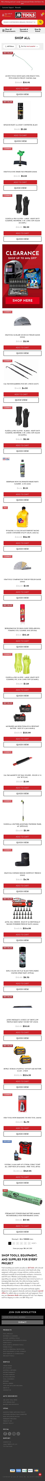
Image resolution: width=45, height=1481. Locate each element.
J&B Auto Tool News (10, 1400)
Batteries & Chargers (10, 1336)
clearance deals (13, 1295)
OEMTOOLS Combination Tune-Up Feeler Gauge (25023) (22, 580)
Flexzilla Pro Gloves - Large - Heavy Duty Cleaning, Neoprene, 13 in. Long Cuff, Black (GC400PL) (22, 221)
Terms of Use (7, 1421)
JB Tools (31, 1268)
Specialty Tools (8, 1356)
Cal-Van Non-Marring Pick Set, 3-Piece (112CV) (21, 384)
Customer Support (8, 7)
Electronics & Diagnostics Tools (14, 1340)
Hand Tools (7, 1342)
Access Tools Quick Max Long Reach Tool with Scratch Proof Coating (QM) (22, 77)
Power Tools (7, 1347)
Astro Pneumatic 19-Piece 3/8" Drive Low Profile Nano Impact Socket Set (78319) (22, 1021)
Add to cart (22, 89)
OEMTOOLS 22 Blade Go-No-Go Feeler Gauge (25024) (22, 336)
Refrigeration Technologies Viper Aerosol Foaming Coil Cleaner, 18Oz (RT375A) (22, 629)
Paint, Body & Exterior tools (13, 1344)
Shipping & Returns (9, 1370)
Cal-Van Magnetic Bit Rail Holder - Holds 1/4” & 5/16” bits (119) (22, 776)
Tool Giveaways (8, 1379)
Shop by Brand (38, 30)
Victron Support (9, 1374)
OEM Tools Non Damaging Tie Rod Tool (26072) (22, 1118)
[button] (28, 46)
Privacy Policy (8, 1423)
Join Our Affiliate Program (12, 1385)
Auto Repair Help (9, 1402)
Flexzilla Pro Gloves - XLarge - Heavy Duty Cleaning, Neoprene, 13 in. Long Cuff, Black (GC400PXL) (22, 433)
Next (34, 1243)
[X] (9, 1434)
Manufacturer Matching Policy (14, 1412)
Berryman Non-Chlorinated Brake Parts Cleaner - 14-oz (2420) (22, 483)
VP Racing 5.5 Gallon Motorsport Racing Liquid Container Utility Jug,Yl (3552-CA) (22, 532)
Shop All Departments (10, 30)
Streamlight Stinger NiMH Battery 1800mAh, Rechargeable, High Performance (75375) (22, 1214)
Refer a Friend (8, 1383)
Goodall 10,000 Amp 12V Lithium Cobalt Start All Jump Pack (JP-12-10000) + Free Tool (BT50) (22, 1165)
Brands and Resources (11, 1404)
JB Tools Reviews (9, 1376)
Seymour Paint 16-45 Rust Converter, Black (20, 125)
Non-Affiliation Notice (11, 1416)
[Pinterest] (13, 1433)
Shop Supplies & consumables (13, 1353)
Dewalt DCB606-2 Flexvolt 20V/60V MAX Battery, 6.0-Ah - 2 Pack (22, 1070)
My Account (7, 1368)
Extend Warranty (9, 1372)
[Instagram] (18, 1433)
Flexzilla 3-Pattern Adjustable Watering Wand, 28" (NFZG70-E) (22, 825)
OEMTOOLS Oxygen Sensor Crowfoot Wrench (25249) (22, 874)
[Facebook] (5, 1433)
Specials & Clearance (24, 30)
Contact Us (7, 1390)
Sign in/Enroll (8, 13)
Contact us (7, 1442)
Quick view (22, 94)
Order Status (7, 1365)
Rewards (18, 7)
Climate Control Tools (11, 1338)
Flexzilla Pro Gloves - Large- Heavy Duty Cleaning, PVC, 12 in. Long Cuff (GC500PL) (22, 678)
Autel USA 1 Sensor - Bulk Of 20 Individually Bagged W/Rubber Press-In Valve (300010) (22, 923)
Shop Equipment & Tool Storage (14, 1351)
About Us (6, 1388)
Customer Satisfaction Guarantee (15, 1414)
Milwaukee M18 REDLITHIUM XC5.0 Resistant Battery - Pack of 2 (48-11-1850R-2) (22, 727)
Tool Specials (8, 1333)
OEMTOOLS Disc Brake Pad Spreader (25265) (20, 172)
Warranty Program (10, 1418)
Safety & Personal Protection (13, 1349)
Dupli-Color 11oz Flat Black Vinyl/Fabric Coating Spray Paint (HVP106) (22, 972)
